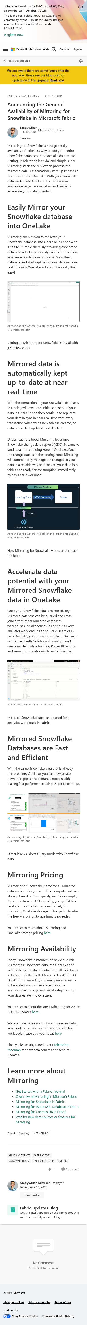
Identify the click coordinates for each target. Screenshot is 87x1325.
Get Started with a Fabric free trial (40, 1091)
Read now (57, 80)
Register (65, 49)
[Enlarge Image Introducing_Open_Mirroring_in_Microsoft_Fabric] (43, 680)
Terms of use (63, 1302)
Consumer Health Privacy (58, 1316)
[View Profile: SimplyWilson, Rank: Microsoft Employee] (12, 132)
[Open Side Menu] (5, 49)
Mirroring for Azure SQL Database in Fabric (47, 1106)
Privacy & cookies (39, 1302)
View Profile (31, 1195)
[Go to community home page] (30, 49)
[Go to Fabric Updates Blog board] (12, 1210)
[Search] (53, 49)
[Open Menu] (81, 61)
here (47, 932)
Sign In (77, 49)
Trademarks (10, 1310)
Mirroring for (26, 1101)
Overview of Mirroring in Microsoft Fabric (46, 1096)
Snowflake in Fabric (50, 1101)
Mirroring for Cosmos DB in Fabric (41, 1111)
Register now (13, 34)
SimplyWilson (28, 127)
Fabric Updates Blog (19, 60)
